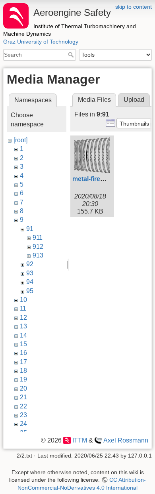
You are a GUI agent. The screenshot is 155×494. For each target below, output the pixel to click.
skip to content (133, 7)
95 (29, 291)
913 (38, 255)
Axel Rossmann (125, 440)
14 (23, 335)
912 (38, 246)
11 (23, 308)
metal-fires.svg (94, 178)
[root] (20, 140)
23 (23, 415)
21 (23, 397)
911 (38, 237)
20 (23, 388)
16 (23, 352)
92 (29, 264)
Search (72, 54)
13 (23, 326)
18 (23, 370)
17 (23, 362)
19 (23, 379)
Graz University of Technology (40, 41)
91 (29, 228)
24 (23, 423)
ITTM (79, 440)
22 (23, 406)
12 (23, 317)
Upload (134, 99)
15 (23, 344)
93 (29, 273)
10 (23, 299)
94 (29, 281)
